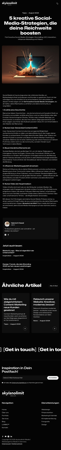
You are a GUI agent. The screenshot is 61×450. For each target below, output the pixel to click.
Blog (3, 421)
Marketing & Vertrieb (49, 415)
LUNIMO (5, 424)
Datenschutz (17, 444)
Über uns (5, 412)
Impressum (6, 444)
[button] (57, 3)
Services (5, 418)
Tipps (24, 13)
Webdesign (46, 409)
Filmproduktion (47, 412)
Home (4, 409)
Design (44, 424)
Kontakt (5, 427)
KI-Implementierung (49, 418)
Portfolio (5, 415)
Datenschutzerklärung (19, 382)
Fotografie (46, 421)
